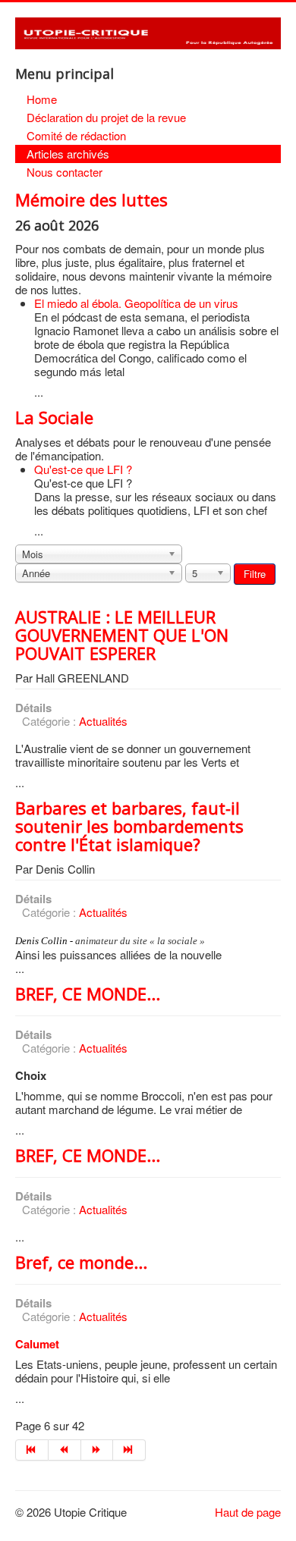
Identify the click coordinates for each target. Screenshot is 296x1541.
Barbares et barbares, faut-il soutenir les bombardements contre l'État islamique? (129, 825)
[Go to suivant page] (97, 1450)
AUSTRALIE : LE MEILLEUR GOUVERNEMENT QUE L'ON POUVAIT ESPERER (121, 634)
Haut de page (248, 1512)
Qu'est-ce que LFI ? (83, 469)
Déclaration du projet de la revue (106, 117)
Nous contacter (64, 172)
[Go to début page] (32, 1450)
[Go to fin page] (129, 1450)
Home (42, 99)
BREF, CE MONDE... (87, 993)
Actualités (103, 721)
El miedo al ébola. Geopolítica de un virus (136, 303)
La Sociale (54, 417)
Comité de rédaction (76, 135)
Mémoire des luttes (91, 199)
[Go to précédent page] (65, 1450)
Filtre (255, 573)
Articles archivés (68, 154)
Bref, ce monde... (81, 1262)
